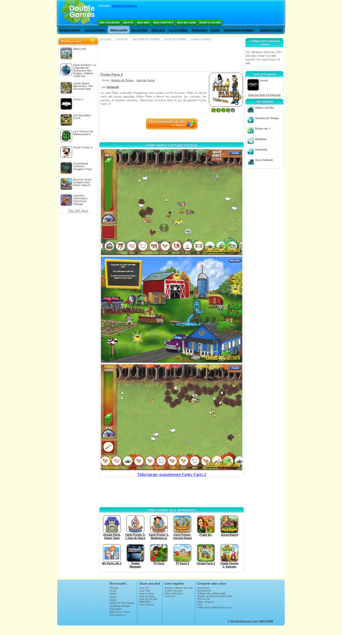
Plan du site (203, 599)
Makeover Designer (124, 5)
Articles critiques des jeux (178, 587)
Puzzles (215, 30)
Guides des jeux (173, 590)
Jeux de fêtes (139, 30)
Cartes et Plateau (95, 30)
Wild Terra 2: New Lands (120, 613)
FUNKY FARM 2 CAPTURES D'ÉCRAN (171, 145)
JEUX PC (122, 39)
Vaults (113, 600)
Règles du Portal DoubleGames (215, 596)
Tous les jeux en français (264, 95)
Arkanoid (261, 149)
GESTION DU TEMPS (146, 39)
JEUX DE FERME (175, 39)
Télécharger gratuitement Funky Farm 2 (171, 474)
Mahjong (260, 139)
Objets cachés (210, 22)
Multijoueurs (110, 22)
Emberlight (115, 609)
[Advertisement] (171, 56)
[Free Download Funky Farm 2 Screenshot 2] (171, 310)
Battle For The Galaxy (122, 603)
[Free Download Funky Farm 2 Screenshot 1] (171, 202)
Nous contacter (206, 601)
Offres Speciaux (173, 593)
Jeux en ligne (186, 22)
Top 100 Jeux (78, 211)
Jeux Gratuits (163, 22)
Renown (114, 587)
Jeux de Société (148, 599)
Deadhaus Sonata (120, 606)
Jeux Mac (143, 22)
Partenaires (203, 587)
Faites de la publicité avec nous (214, 607)
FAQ (199, 604)
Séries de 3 (158, 30)
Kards (113, 597)
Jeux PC (128, 22)
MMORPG (145, 601)
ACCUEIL (105, 39)
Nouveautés (118, 583)
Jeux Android (264, 160)
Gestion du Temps (271, 30)
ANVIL (113, 593)
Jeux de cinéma (178, 30)
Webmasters (204, 590)
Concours (169, 596)
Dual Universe (118, 615)
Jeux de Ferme (145, 80)
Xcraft (113, 590)
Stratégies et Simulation (239, 30)
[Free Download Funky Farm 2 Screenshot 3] (171, 417)
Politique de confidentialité (211, 593)
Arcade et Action (69, 30)
